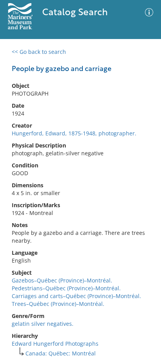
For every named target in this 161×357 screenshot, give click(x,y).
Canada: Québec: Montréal (60, 353)
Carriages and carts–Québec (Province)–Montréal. (76, 296)
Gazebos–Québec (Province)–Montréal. (62, 280)
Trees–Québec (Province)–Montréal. (58, 303)
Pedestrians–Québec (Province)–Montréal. (66, 288)
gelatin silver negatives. (42, 323)
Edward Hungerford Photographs (55, 343)
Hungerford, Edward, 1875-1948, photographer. (74, 133)
